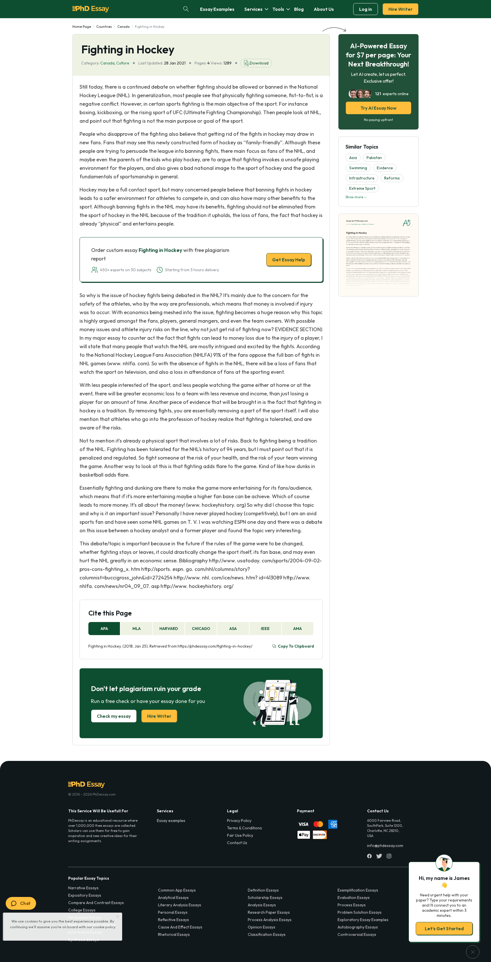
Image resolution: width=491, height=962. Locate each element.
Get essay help (163, 520)
